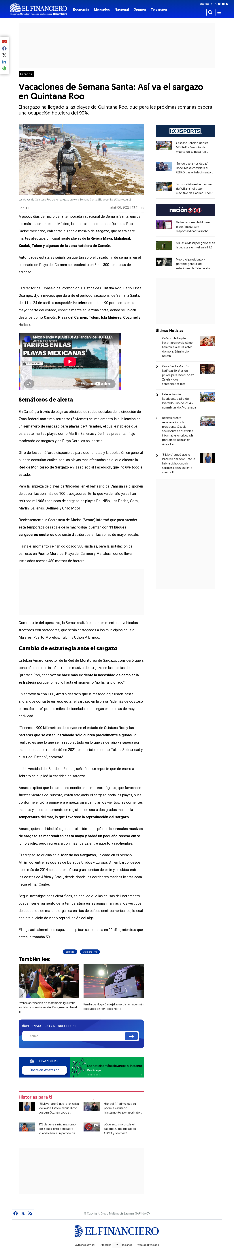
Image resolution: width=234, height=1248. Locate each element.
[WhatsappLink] (81, 1067)
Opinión (140, 9)
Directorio (105, 1245)
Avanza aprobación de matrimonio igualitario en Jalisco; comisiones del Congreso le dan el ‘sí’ (48, 1007)
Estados (26, 74)
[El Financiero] (39, 9)
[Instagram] (220, 3)
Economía (81, 9)
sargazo (70, 952)
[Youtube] (224, 3)
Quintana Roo (90, 952)
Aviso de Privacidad (148, 1245)
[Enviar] (131, 1036)
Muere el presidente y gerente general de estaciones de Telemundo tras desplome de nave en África (194, 268)
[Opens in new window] (164, 245)
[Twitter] (216, 3)
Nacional (122, 9)
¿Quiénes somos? (85, 1245)
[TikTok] (228, 3)
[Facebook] (212, 3)
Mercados (102, 9)
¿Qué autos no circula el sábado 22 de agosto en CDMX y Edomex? (120, 1129)
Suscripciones (124, 1245)
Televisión (159, 9)
